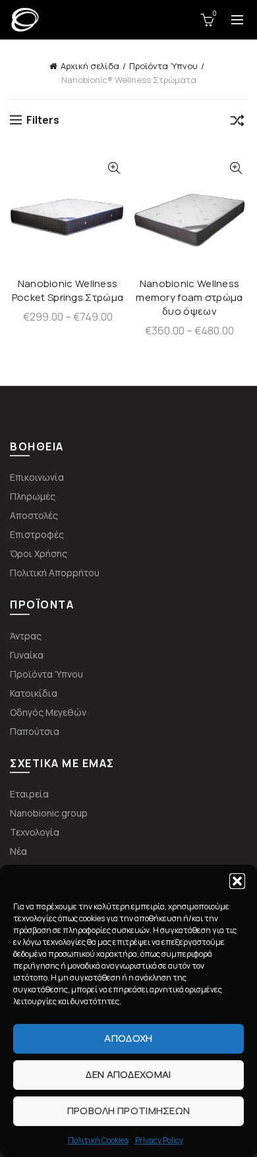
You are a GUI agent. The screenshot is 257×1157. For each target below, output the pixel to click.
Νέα (18, 851)
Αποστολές (34, 515)
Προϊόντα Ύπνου (163, 66)
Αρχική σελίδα (90, 66)
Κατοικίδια (33, 693)
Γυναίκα (26, 655)
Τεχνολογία (34, 832)
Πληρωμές (32, 496)
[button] (237, 881)
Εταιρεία (29, 794)
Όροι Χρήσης (38, 553)
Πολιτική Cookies (98, 1140)
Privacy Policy (159, 1140)
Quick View (113, 168)
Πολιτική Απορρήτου (55, 572)
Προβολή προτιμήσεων (128, 1110)
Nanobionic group (49, 813)
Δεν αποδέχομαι (128, 1074)
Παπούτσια (34, 731)
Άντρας (26, 636)
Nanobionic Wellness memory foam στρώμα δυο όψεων (189, 297)
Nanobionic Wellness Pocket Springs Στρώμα (67, 290)
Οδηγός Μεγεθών (48, 712)
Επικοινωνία (37, 477)
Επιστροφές (37, 534)
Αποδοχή (128, 1038)
